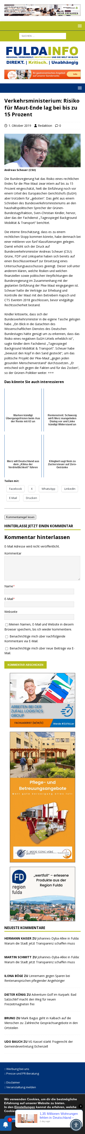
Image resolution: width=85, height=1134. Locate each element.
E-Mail (8, 599)
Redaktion (45, 125)
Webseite (10, 612)
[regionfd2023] (42, 918)
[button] (79, 25)
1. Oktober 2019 (19, 125)
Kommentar (12, 553)
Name (8, 586)
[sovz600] (42, 860)
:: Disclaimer (12, 1082)
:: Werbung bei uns (16, 1069)
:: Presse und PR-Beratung (21, 1073)
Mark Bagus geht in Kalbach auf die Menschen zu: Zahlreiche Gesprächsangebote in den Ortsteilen (41, 1023)
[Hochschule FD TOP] (42, 13)
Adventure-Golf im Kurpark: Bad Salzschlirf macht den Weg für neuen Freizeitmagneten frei (40, 999)
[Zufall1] (42, 725)
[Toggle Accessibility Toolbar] (76, 1125)
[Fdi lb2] (42, 76)
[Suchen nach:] (42, 36)
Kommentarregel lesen (20, 517)
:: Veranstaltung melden (20, 1087)
